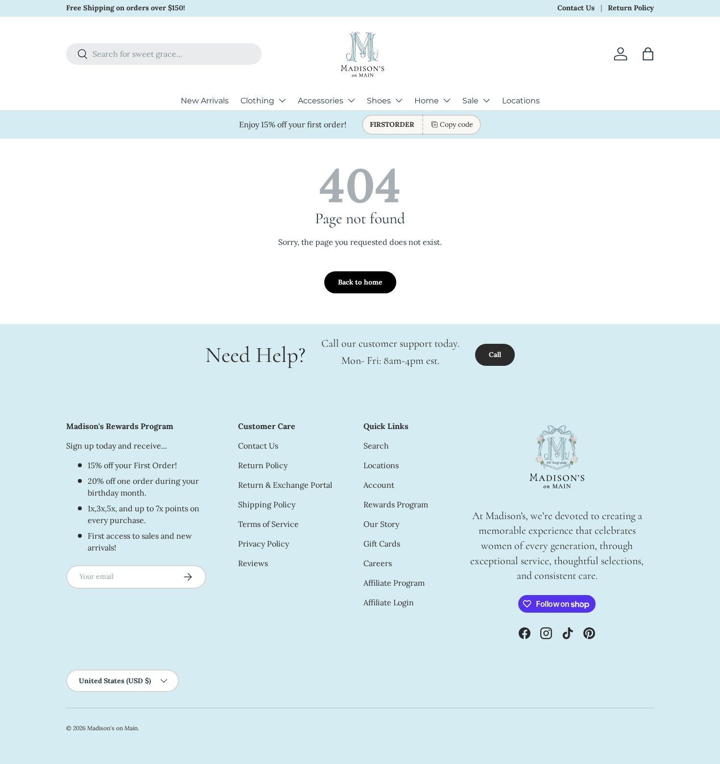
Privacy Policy (263, 544)
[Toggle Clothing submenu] (282, 100)
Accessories (320, 100)
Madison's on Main (112, 728)
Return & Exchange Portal (285, 485)
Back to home (360, 282)
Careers (377, 563)
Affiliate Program (394, 583)
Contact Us (576, 7)
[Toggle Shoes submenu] (399, 100)
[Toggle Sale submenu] (486, 100)
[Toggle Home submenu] (447, 100)
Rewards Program (395, 504)
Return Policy (631, 7)
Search (376, 446)
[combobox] (164, 54)
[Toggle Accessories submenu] (351, 100)
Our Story (381, 524)
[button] (648, 54)
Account (378, 485)
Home (426, 100)
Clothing (257, 100)
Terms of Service (268, 524)
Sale (470, 100)
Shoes (379, 100)
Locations (521, 100)
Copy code (456, 124)
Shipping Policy (266, 504)
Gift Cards (381, 544)
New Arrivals (205, 100)
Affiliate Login (388, 602)
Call (495, 354)
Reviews (253, 563)
